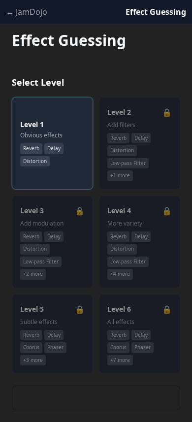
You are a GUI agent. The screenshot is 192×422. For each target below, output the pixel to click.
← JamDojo (26, 11)
